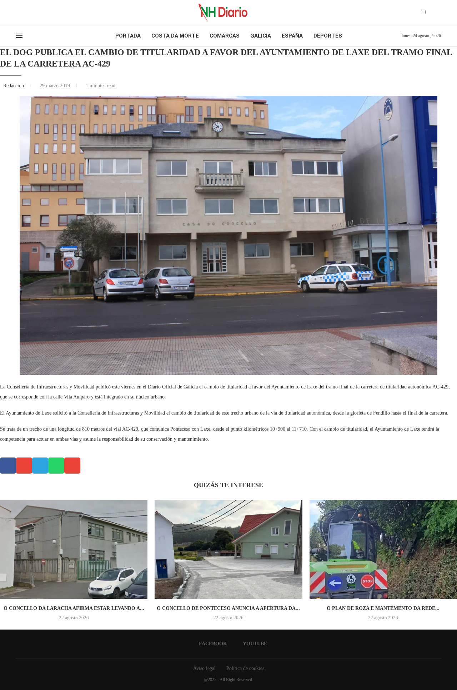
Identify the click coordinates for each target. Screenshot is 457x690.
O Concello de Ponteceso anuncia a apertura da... (228, 608)
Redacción (14, 85)
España (292, 36)
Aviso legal (204, 668)
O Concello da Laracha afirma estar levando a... (74, 608)
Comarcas (225, 36)
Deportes (327, 36)
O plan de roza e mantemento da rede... (383, 608)
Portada (128, 36)
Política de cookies (245, 668)
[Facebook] (18, 12)
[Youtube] (24, 12)
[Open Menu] (19, 36)
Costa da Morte (175, 36)
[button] (8, 465)
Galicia (260, 36)
